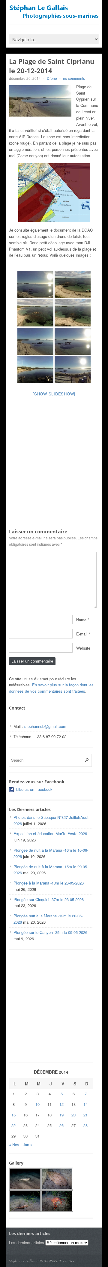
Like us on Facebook (34, 789)
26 (61, 1125)
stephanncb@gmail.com (45, 726)
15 (13, 1115)
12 (61, 1104)
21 (85, 1115)
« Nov (14, 1144)
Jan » (27, 1144)
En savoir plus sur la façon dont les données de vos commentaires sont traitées (51, 688)
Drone (52, 78)
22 (13, 1125)
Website (83, 648)
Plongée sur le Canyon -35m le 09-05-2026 (50, 932)
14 (85, 1104)
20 (73, 1115)
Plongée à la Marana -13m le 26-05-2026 (49, 883)
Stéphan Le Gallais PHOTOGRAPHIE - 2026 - (41, 1261)
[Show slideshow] (54, 394)
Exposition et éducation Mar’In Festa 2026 (50, 833)
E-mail (81, 633)
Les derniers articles (26, 1242)
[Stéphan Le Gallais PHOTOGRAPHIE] (54, 16)
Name (81, 619)
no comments (74, 78)
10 (37, 1104)
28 (85, 1125)
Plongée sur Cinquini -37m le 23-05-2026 (49, 899)
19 (61, 1115)
